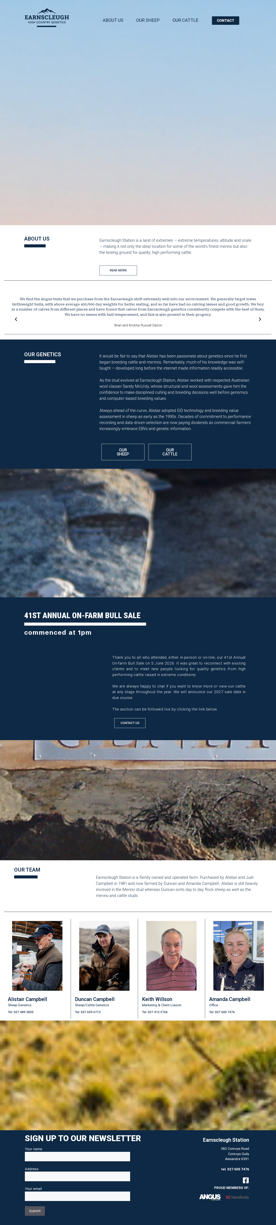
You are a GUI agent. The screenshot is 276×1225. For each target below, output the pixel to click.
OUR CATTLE (185, 20)
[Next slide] (259, 319)
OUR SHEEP (148, 20)
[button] (139, 337)
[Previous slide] (16, 319)
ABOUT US (113, 20)
